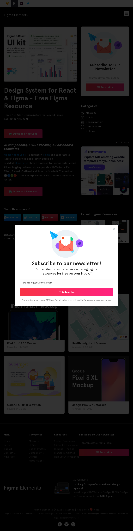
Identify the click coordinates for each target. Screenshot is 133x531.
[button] (114, 229)
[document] (66, 265)
